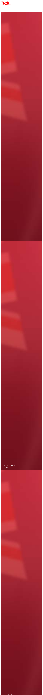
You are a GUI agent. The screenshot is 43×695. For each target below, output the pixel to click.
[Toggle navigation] (40, 3)
